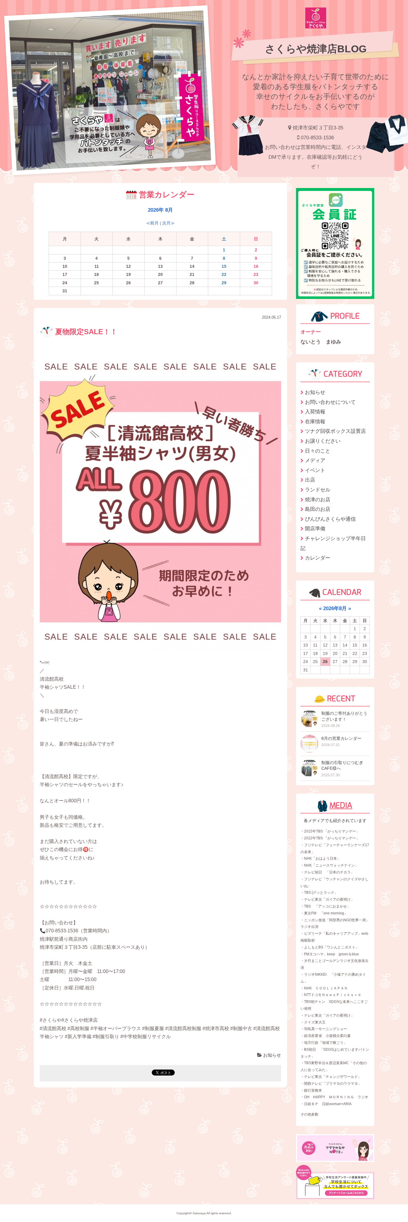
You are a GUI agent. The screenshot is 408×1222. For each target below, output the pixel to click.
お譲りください (322, 441)
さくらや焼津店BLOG (315, 48)
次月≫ (168, 223)
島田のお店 (317, 509)
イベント (315, 470)
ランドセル (317, 490)
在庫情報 (315, 421)
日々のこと (317, 451)
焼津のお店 (317, 499)
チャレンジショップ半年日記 (333, 543)
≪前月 (152, 223)
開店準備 (315, 528)
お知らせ (271, 1055)
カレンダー (317, 558)
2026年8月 (335, 608)
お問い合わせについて (330, 402)
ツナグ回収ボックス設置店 (335, 431)
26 (325, 661)
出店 (310, 480)
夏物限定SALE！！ (85, 332)
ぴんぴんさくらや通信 (330, 519)
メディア (315, 460)
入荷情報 (315, 412)
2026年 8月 (160, 210)
